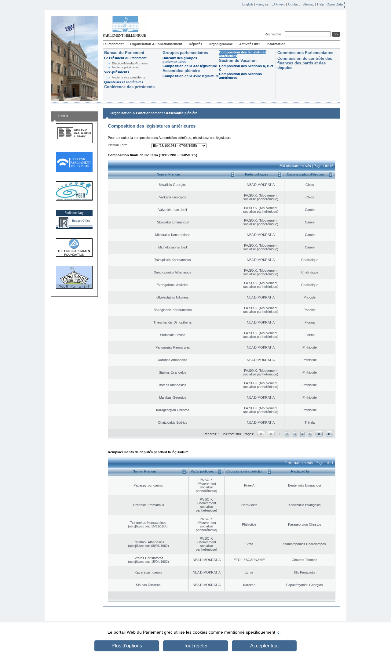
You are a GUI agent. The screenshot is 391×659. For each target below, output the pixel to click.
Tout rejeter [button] (196, 645)
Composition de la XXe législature (190, 66)
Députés (195, 44)
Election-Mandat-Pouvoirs (130, 63)
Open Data (335, 4)
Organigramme (221, 44)
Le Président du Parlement (125, 58)
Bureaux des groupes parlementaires (180, 59)
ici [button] (278, 632)
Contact (294, 4)
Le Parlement (113, 44)
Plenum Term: (118, 145)
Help (320, 4)
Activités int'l (249, 44)
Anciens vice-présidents (128, 77)
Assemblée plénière (181, 70)
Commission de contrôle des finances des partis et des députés (304, 63)
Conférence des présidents (129, 87)
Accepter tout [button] (264, 645)
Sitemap (308, 4)
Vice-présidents (116, 72)
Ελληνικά (278, 4)
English (247, 4)
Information (276, 44)
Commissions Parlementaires (305, 52)
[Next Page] (319, 434)
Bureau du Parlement (124, 52)
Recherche (274, 34)
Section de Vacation (238, 60)
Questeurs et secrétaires (123, 82)
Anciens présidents (125, 67)
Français (262, 4)
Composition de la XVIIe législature (191, 76)
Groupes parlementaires (185, 52)
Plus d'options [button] (126, 645)
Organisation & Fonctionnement (156, 44)
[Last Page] (329, 434)
